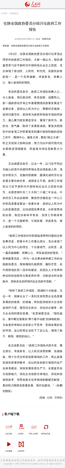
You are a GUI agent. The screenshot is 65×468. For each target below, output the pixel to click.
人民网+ (21, 434)
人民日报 (8, 434)
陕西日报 (46, 39)
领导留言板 (45, 434)
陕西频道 (14, 13)
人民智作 (20, 451)
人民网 (3, 13)
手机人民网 (33, 434)
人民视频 (8, 451)
